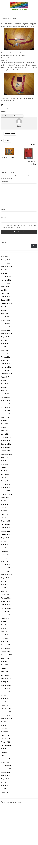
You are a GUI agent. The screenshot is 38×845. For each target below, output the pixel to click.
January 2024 (5, 260)
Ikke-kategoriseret (10, 133)
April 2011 (4, 631)
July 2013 (4, 541)
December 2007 (6, 745)
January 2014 (5, 521)
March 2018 (5, 353)
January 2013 (5, 561)
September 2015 (6, 454)
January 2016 (5, 440)
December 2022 (6, 276)
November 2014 (6, 487)
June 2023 (4, 273)
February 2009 (6, 708)
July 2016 (4, 420)
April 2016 (4, 430)
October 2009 (5, 688)
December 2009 (6, 685)
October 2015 (5, 450)
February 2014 (6, 517)
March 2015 (5, 474)
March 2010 (5, 675)
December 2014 (6, 484)
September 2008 (6, 718)
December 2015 (6, 444)
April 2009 (4, 705)
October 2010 (5, 651)
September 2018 (6, 333)
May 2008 (4, 728)
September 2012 (6, 574)
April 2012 (4, 591)
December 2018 (6, 323)
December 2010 (6, 645)
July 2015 (4, 461)
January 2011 (5, 641)
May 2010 (4, 668)
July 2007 (4, 748)
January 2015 (5, 481)
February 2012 (6, 598)
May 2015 (4, 467)
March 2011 (5, 635)
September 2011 (6, 615)
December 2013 (6, 524)
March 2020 (5, 293)
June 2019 (4, 307)
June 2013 (4, 544)
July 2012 (4, 581)
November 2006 (6, 769)
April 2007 (4, 752)
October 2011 (5, 611)
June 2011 (4, 625)
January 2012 (5, 601)
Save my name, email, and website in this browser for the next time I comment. (19, 226)
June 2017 (4, 384)
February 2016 (6, 437)
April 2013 (4, 551)
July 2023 (4, 270)
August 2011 (5, 618)
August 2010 (5, 658)
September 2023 (6, 266)
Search (3, 242)
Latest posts (18, 115)
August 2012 (5, 578)
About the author (7, 115)
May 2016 (4, 427)
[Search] (34, 246)
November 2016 (6, 407)
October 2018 (5, 330)
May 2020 (4, 290)
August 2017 (5, 377)
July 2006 (4, 782)
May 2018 (4, 347)
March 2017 (5, 394)
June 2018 (4, 343)
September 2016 (6, 414)
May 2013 (4, 548)
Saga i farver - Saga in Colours (19, 10)
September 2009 (6, 692)
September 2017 (6, 373)
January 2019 (5, 320)
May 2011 (4, 628)
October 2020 (5, 283)
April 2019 (4, 313)
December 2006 (6, 765)
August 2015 (5, 457)
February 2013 (6, 558)
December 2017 (6, 363)
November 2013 (6, 527)
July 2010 (4, 661)
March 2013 (5, 554)
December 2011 (6, 605)
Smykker (7, 140)
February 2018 (6, 357)
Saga (4, 105)
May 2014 (4, 507)
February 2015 (6, 477)
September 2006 (6, 775)
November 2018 (6, 327)
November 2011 (6, 608)
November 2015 (6, 447)
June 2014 (4, 504)
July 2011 (4, 621)
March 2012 (5, 594)
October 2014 (5, 491)
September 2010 (6, 655)
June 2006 (4, 785)
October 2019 (5, 300)
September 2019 (6, 303)
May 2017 (4, 387)
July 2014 (4, 501)
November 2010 (6, 648)
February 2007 (6, 759)
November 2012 (6, 568)
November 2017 (6, 367)
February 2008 (6, 738)
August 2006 (5, 779)
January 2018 (5, 360)
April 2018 (4, 350)
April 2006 (4, 792)
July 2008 (4, 722)
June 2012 (4, 584)
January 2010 (5, 682)
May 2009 (4, 702)
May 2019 (4, 310)
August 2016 (5, 417)
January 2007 (5, 762)
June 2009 (4, 698)
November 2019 (6, 296)
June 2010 (4, 665)
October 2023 (5, 263)
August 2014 (5, 497)
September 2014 (6, 494)
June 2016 (4, 424)
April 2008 (4, 732)
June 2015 (4, 464)
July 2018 (4, 340)
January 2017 (5, 400)
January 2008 (5, 742)
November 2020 (6, 280)
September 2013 (6, 534)
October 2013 (5, 531)
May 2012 (4, 588)
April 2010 (4, 671)
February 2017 (6, 397)
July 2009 (4, 695)
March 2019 (5, 317)
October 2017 (5, 370)
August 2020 (5, 286)
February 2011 (5, 638)
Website (3, 217)
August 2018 (5, 337)
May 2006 (4, 789)
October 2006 (5, 772)
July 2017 (4, 380)
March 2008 (5, 735)
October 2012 (5, 571)
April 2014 (4, 511)
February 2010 (6, 678)
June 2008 (4, 725)
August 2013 (5, 538)
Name (3, 202)
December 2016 (6, 404)
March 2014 (5, 514)
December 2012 (6, 564)
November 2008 (6, 712)
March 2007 (5, 755)
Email (3, 209)
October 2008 (5, 715)
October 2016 (5, 410)
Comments (5, 182)
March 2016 (5, 434)
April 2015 (4, 471)
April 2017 (4, 390)
